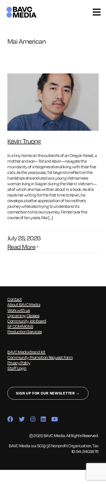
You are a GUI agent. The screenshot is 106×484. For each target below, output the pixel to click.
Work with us (18, 310)
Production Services (24, 331)
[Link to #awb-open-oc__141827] (96, 12)
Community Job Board (26, 321)
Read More (21, 246)
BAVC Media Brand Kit (26, 352)
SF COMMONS (20, 326)
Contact (14, 299)
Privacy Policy (18, 362)
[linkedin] (43, 419)
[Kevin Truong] (52, 102)
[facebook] (10, 419)
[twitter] (22, 419)
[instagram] (32, 419)
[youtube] (54, 419)
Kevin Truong (23, 140)
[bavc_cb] (21, 8)
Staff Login (16, 368)
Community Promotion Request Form (40, 357)
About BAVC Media (23, 304)
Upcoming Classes (23, 315)
